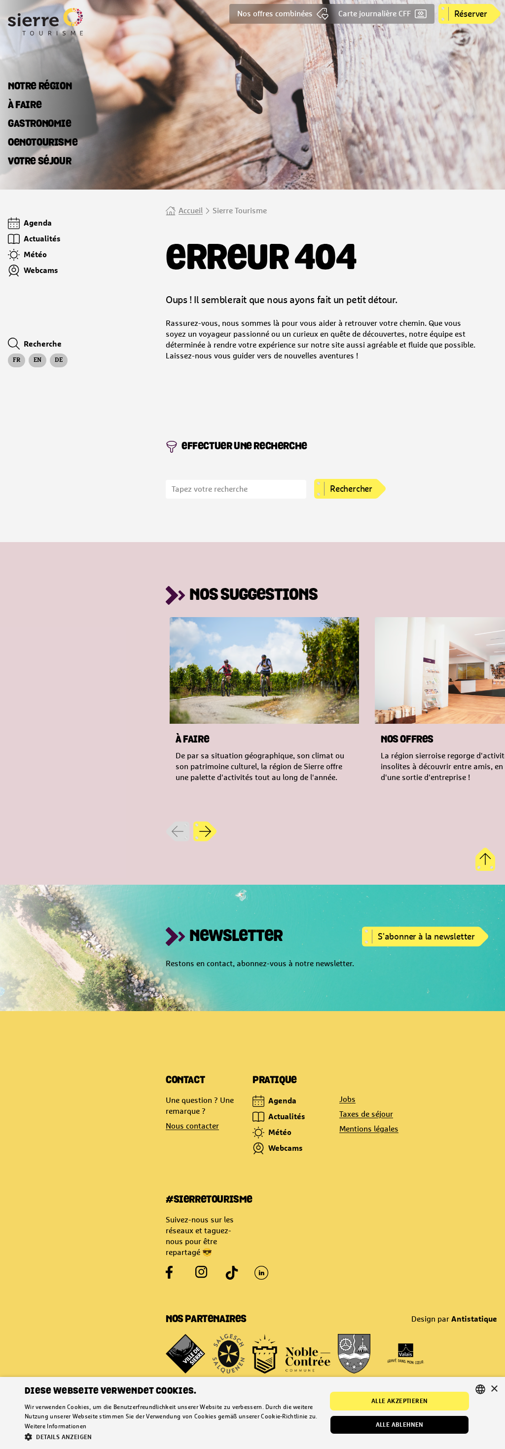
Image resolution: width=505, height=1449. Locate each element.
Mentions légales (368, 1129)
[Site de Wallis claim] (405, 1353)
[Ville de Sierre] (185, 1353)
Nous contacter (192, 1126)
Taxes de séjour (366, 1114)
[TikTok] (232, 1273)
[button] (171, 1437)
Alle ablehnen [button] (400, 1424)
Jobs (347, 1099)
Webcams (285, 1148)
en (37, 360)
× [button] (494, 1389)
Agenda (282, 1100)
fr (16, 360)
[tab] (40, 86)
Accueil (191, 210)
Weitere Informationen (55, 1426)
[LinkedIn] (261, 1273)
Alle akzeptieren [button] (399, 1401)
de (59, 360)
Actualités (286, 1116)
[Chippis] (354, 1353)
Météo (279, 1132)
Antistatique (474, 1319)
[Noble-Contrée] (291, 1353)
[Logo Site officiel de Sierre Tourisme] (83, 22)
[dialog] (252, 1413)
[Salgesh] (229, 1353)
